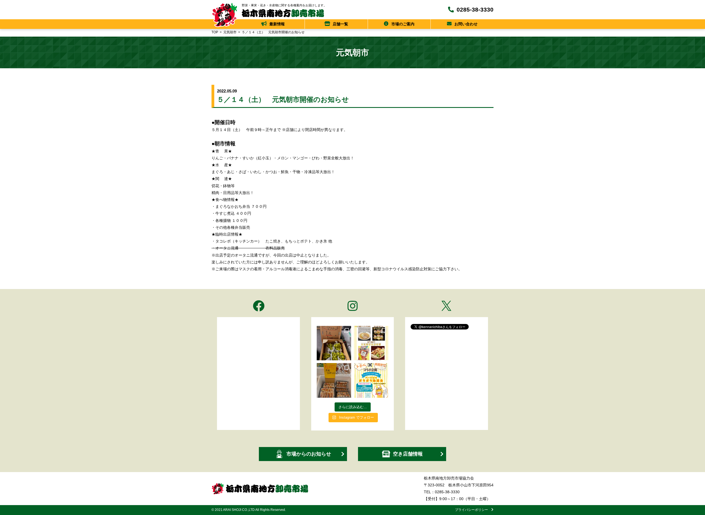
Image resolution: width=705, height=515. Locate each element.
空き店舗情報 (408, 454)
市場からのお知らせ (308, 454)
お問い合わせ (466, 24)
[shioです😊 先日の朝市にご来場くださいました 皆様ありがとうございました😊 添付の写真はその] (334, 343)
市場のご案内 (402, 24)
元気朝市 (230, 32)
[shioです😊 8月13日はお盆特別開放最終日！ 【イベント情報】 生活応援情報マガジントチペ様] (371, 380)
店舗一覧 (340, 24)
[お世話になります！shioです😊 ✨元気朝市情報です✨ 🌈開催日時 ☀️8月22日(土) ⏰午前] (371, 343)
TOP (215, 32)
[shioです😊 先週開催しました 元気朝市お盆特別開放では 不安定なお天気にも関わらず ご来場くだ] (334, 380)
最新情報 (277, 24)
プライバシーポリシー (473, 510)
